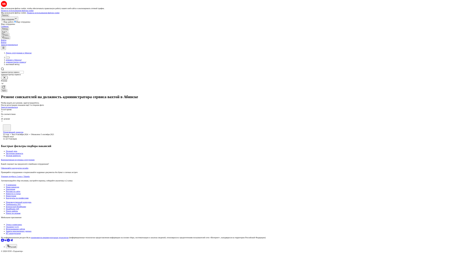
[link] (5, 34)
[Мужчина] (7, 127)
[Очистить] (4, 78)
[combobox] (12, 72)
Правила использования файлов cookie (43, 13)
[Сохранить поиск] (3, 87)
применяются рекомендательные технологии (50, 238)
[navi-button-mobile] (3, 48)
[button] (3, 40)
